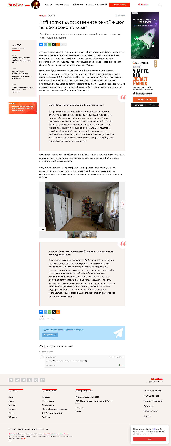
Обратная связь (38, 429)
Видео (78, 411)
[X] (54, 44)
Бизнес (11, 413)
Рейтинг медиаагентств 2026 (87, 397)
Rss (47, 429)
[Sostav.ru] (16, 5)
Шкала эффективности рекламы (55, 409)
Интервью (46, 397)
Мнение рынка (48, 401)
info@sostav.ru (157, 379)
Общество (13, 417)
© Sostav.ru (13, 434)
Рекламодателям (24, 429)
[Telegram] (45, 44)
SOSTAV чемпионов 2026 (52, 413)
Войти (42, 352)
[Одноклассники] (58, 44)
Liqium (22, 439)
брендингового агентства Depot (56, 434)
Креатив (12, 405)
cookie (154, 429)
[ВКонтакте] (41, 44)
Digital (11, 397)
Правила (49, 352)
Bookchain (46, 417)
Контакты (12, 429)
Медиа (11, 401)
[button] (123, 184)
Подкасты (80, 407)
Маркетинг (13, 409)
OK (149, 439)
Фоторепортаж (48, 405)
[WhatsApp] (49, 44)
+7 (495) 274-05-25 (155, 382)
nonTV (16, 45)
